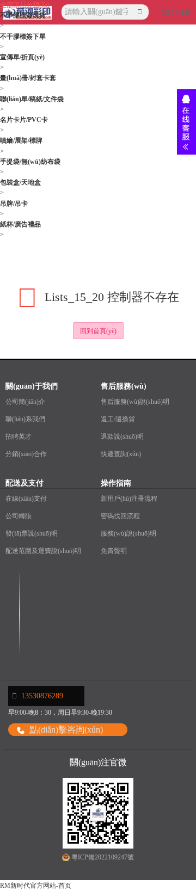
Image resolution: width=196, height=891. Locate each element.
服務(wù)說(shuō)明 (128, 533)
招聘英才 (18, 436)
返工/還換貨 (118, 419)
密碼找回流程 (120, 516)
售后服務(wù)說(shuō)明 (135, 401)
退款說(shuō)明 (122, 436)
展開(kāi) (186, 122)
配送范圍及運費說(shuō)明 (43, 551)
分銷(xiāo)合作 (26, 454)
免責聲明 (114, 551)
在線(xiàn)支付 (26, 498)
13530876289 (42, 696)
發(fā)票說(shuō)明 (31, 533)
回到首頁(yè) (98, 331)
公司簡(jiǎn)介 (25, 401)
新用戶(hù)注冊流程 (129, 498)
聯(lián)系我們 (25, 419)
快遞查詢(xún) (121, 454)
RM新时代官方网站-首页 (35, 885)
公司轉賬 (18, 516)
